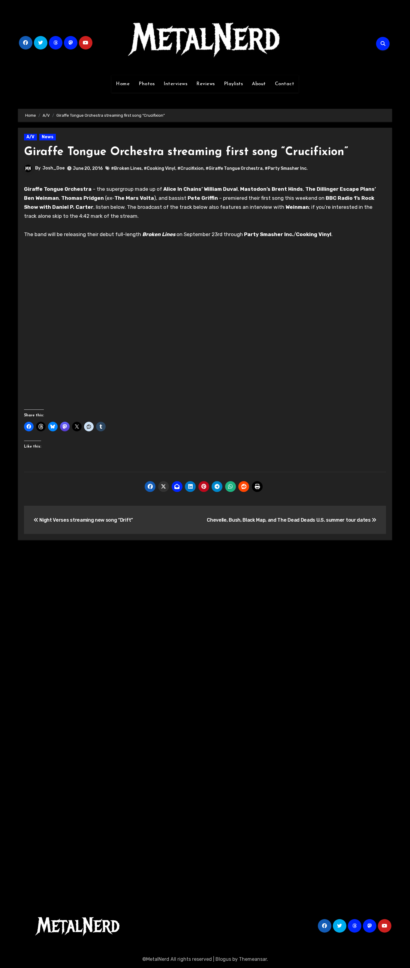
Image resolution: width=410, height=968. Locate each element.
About (259, 84)
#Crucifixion (190, 168)
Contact (284, 84)
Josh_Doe (54, 168)
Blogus (223, 959)
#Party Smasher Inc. (286, 168)
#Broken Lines (126, 168)
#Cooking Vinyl (159, 168)
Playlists (233, 84)
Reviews (205, 84)
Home (123, 84)
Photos (147, 84)
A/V (30, 136)
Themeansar (253, 959)
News (47, 136)
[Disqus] (205, 633)
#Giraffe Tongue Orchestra (234, 168)
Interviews (175, 84)
